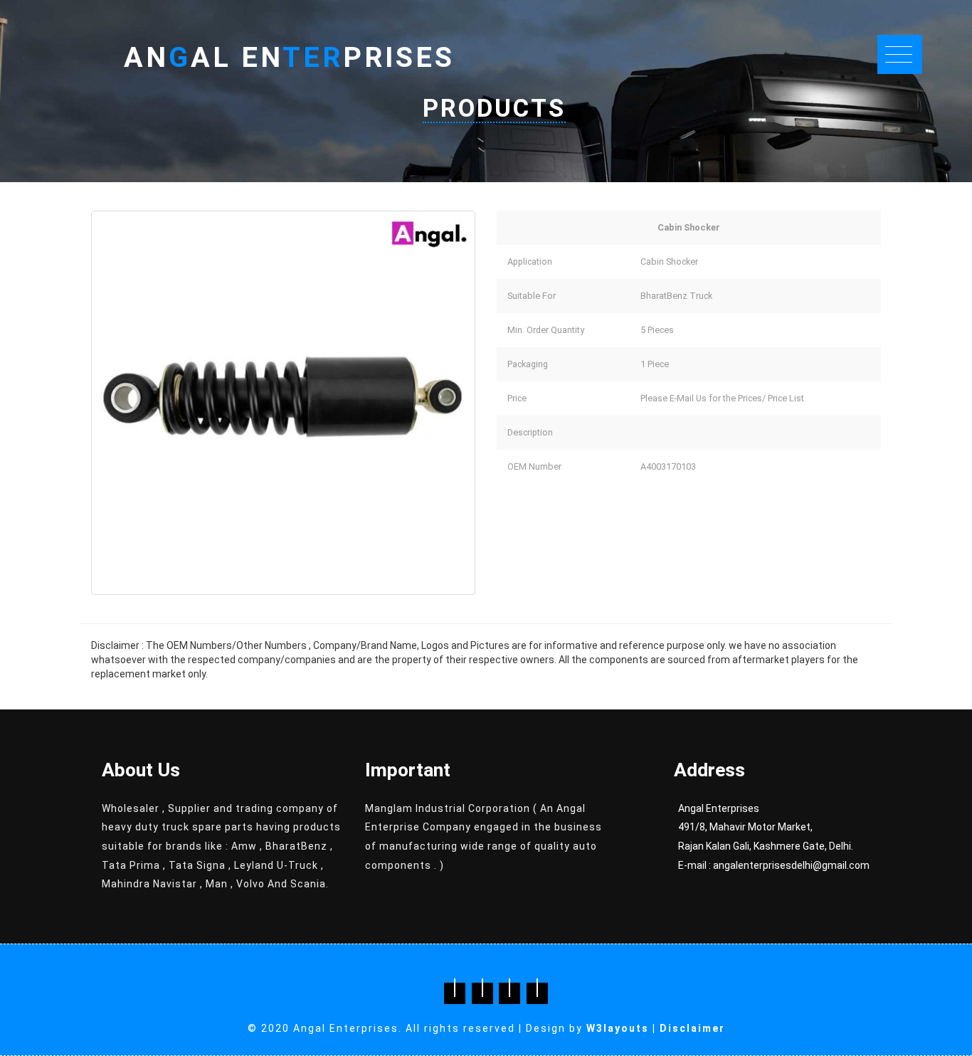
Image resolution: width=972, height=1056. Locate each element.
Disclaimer (692, 1028)
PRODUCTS (494, 108)
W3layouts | (623, 1028)
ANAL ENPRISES (289, 57)
